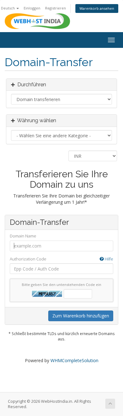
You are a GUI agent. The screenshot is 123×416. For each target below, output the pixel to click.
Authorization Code (61, 259)
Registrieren (55, 8)
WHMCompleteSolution (74, 360)
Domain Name (23, 236)
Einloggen (32, 8)
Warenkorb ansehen (96, 8)
